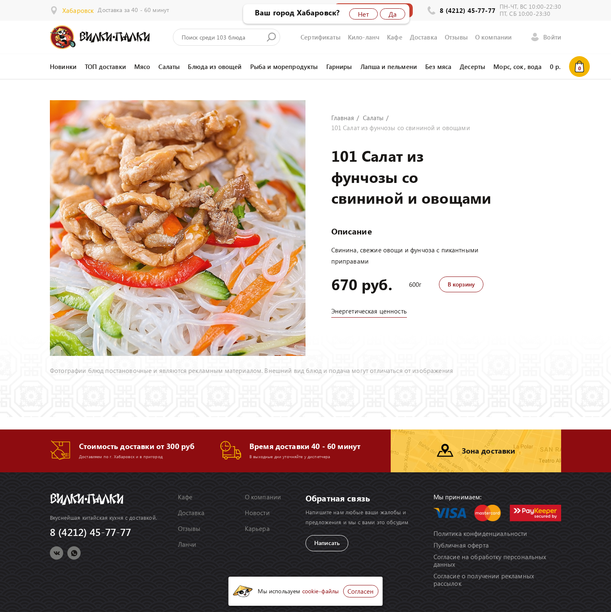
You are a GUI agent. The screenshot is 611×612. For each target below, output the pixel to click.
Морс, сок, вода (517, 66)
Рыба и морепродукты (284, 66)
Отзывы (456, 37)
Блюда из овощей (214, 66)
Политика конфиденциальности (480, 533)
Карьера (257, 528)
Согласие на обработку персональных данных (490, 560)
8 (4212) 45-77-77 (467, 10)
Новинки (63, 66)
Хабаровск (78, 10)
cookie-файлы (320, 591)
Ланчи (187, 544)
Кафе (394, 37)
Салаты (169, 66)
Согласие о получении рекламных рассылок (484, 579)
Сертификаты (320, 37)
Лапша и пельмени (388, 66)
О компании (493, 37)
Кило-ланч (363, 37)
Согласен (360, 591)
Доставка (423, 37)
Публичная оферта (461, 545)
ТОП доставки (105, 66)
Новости (257, 512)
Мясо (142, 66)
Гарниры (339, 66)
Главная (343, 118)
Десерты (472, 66)
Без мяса (438, 66)
